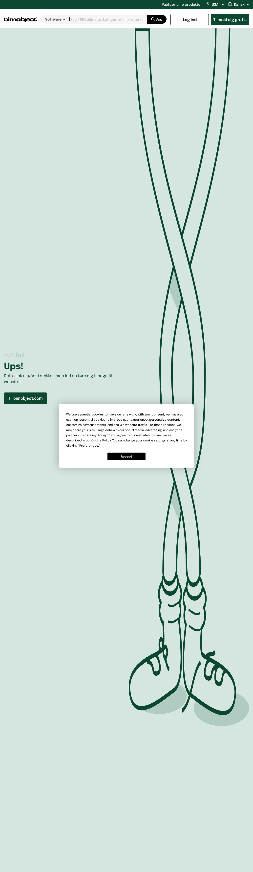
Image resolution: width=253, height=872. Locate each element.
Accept (126, 456)
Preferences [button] (88, 445)
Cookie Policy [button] (101, 440)
